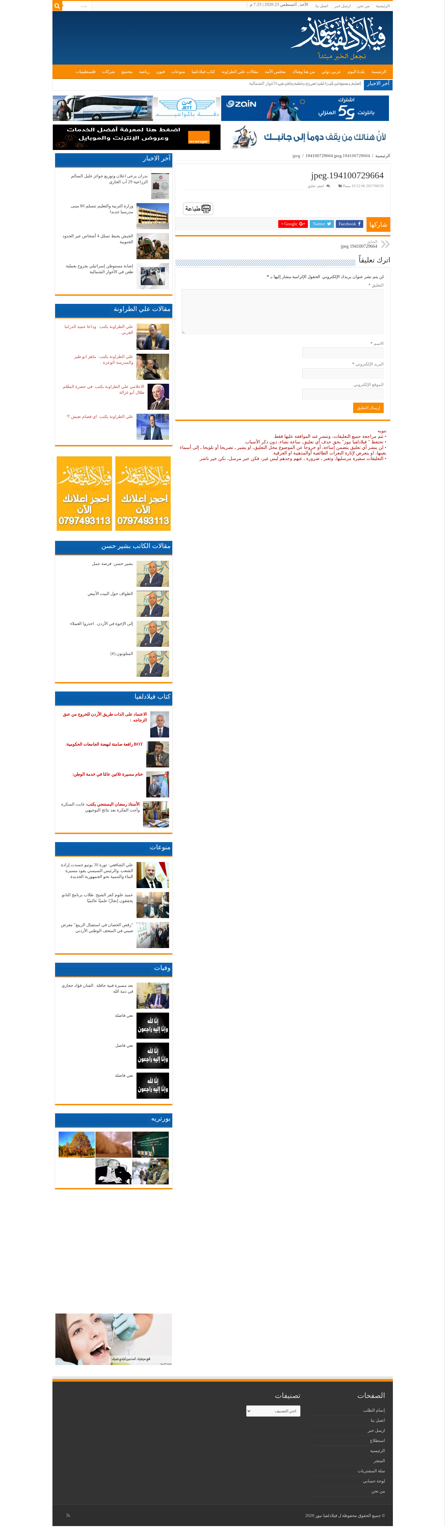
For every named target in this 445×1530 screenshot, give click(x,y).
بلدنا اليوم (356, 71)
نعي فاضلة (124, 1015)
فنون (160, 71)
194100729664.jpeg (359, 244)
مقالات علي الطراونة (240, 71)
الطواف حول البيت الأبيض (110, 593)
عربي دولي (331, 71)
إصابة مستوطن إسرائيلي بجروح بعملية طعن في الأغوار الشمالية (305, 83)
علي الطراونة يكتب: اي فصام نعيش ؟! (99, 416)
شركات (108, 71)
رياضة (144, 71)
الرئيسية (383, 6)
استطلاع (377, 1440)
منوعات (178, 71)
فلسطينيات (85, 71)
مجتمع (127, 71)
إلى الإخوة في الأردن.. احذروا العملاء (101, 623)
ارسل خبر (343, 6)
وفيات (162, 967)
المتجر (379, 1460)
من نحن (363, 6)
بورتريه (161, 1118)
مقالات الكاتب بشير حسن (136, 545)
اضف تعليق (316, 186)
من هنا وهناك (303, 71)
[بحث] (57, 6)
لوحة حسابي (374, 1480)
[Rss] (68, 1515)
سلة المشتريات (371, 1470)
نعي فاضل (124, 1045)
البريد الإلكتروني (368, 364)
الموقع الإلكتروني (368, 384)
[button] (160, 186)
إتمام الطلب (374, 1410)
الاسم (377, 343)
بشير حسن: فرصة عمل (112, 563)
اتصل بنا (321, 6)
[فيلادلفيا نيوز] (339, 37)
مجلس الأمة (275, 71)
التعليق (376, 285)
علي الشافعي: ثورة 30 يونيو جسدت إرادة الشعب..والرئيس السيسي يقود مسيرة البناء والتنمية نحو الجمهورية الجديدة (97, 870)
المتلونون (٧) (121, 653)
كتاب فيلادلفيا (203, 71)
